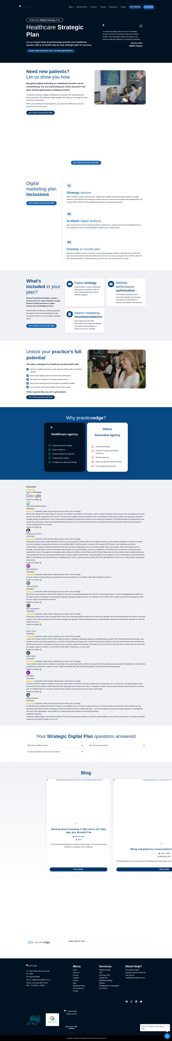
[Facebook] (126, 1002)
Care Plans (103, 988)
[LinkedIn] (136, 1002)
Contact (75, 991)
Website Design (104, 970)
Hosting (102, 983)
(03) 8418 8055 (34, 977)
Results (75, 980)
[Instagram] (131, 1002)
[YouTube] (141, 1002)
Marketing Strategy (105, 980)
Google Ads (103, 978)
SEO (101, 972)
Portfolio (76, 978)
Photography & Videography (109, 986)
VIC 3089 (29, 974)
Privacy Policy (91, 1038)
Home (75, 970)
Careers (76, 975)
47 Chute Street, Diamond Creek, (38, 971)
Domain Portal (101, 1038)
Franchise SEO (104, 975)
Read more (54, 719)
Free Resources (78, 988)
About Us (76, 972)
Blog (74, 983)
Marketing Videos (79, 986)
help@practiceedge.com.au (135, 978)
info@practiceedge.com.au (40, 980)
